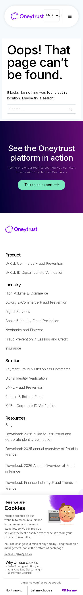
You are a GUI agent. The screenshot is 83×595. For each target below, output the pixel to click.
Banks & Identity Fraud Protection (32, 321)
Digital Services (17, 311)
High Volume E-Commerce (26, 293)
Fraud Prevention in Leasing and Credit (36, 339)
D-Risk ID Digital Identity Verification (34, 272)
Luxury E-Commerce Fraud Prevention (36, 302)
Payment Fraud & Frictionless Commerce (38, 369)
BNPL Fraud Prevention (24, 387)
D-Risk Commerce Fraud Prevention (34, 263)
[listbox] (52, 15)
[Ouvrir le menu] (73, 16)
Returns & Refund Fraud (24, 396)
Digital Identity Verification (26, 378)
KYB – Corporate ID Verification (30, 405)
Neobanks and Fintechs (24, 330)
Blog (9, 424)
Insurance (13, 348)
